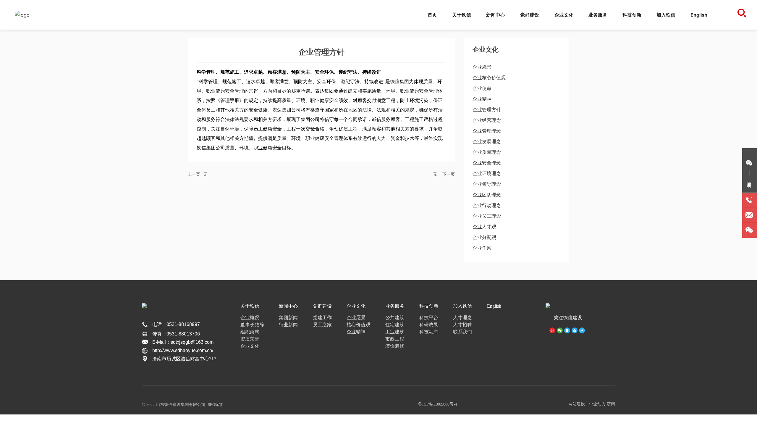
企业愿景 (482, 67)
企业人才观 (484, 226)
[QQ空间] (575, 330)
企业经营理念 (487, 120)
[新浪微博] (552, 330)
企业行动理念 (487, 205)
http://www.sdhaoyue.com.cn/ (182, 350)
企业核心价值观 (489, 77)
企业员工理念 (487, 216)
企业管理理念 (487, 130)
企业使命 (482, 88)
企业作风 (482, 248)
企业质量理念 (487, 152)
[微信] (560, 330)
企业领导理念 (487, 184)
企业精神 (482, 98)
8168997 (190, 324)
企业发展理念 (487, 141)
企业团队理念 (487, 194)
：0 (165, 333)
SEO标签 (215, 404)
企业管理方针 (487, 109)
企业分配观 (484, 237)
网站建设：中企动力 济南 (591, 404)
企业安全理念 (487, 162)
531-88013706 (184, 333)
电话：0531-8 (166, 324)
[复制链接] (582, 330)
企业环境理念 (487, 173)
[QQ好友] (567, 330)
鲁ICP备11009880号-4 (437, 404)
